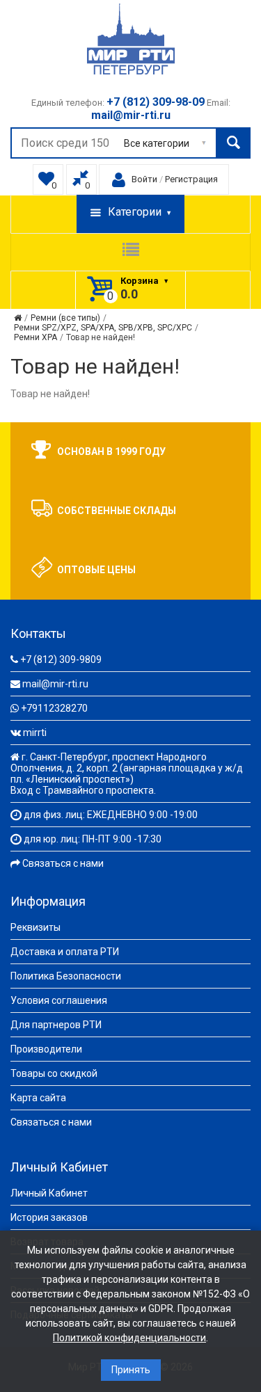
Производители (46, 1049)
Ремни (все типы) (65, 318)
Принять (130, 1369)
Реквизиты (35, 927)
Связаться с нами (63, 863)
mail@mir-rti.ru (55, 683)
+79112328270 (54, 708)
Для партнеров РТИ (56, 1024)
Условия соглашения (58, 1000)
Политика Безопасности (65, 976)
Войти (144, 179)
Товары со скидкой (53, 1073)
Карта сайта (38, 1097)
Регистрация (191, 179)
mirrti (35, 732)
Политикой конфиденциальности (129, 1337)
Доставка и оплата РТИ (64, 951)
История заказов (49, 1217)
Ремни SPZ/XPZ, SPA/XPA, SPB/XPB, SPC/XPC (103, 328)
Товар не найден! (100, 337)
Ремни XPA (35, 337)
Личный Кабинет (49, 1193)
